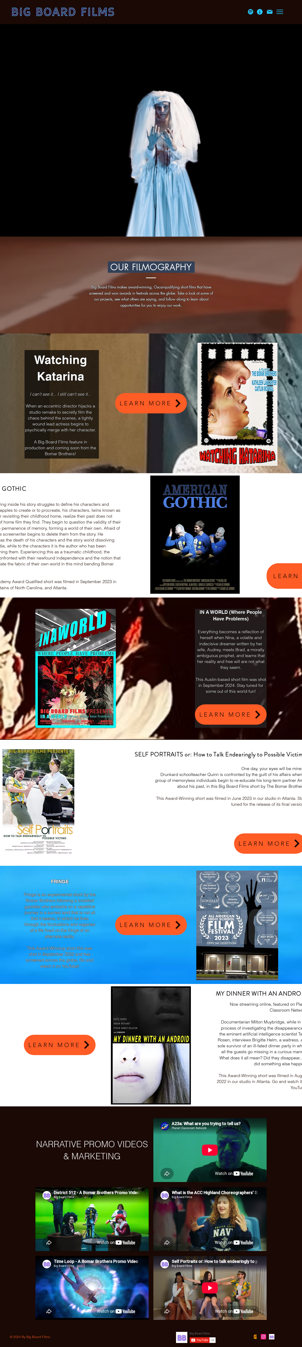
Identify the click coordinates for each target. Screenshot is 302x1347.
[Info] (260, 12)
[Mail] (270, 12)
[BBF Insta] (271, 1336)
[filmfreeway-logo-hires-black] (255, 1336)
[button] (250, 12)
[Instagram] (263, 1336)
